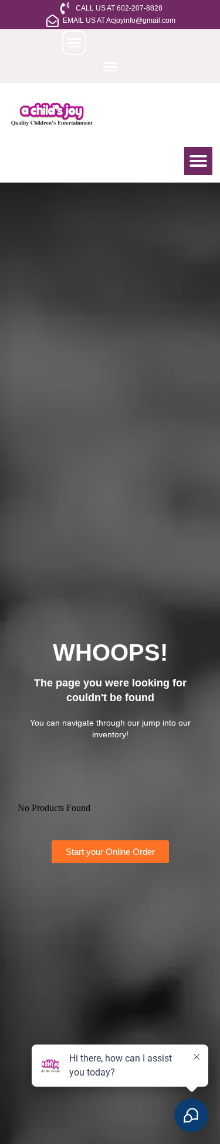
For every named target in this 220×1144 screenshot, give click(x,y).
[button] (74, 42)
